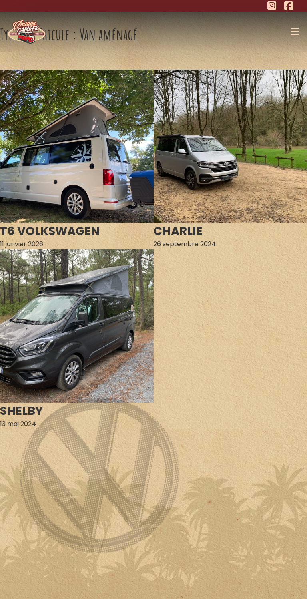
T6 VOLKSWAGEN (50, 231)
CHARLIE (178, 231)
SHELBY (21, 411)
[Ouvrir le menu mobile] (295, 31)
